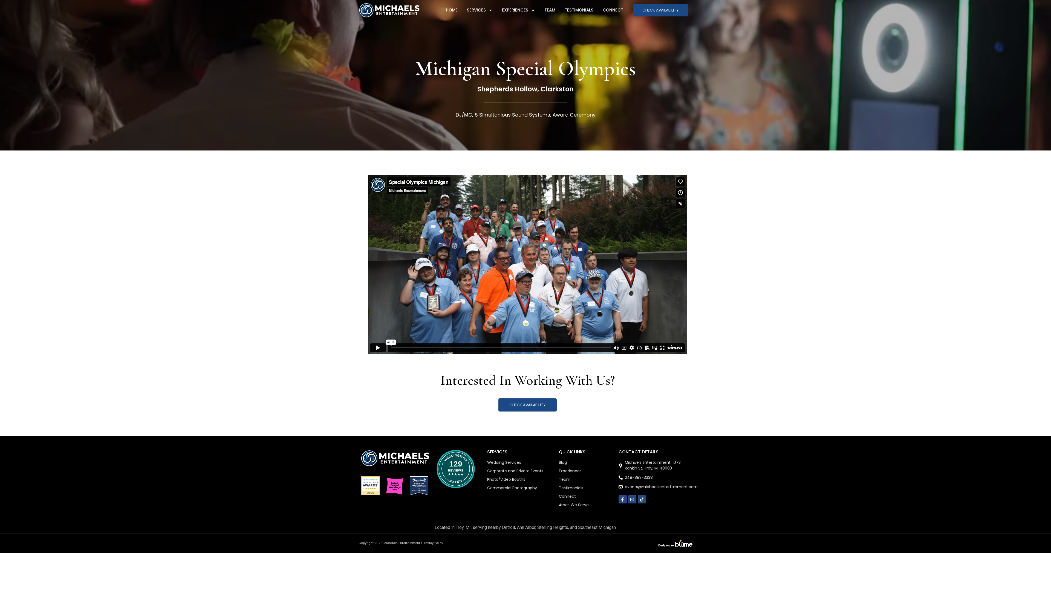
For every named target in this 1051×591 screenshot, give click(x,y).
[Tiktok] (642, 499)
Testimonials (579, 10)
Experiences (515, 10)
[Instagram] (632, 499)
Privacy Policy (433, 543)
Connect (613, 10)
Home (452, 10)
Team (549, 10)
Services (476, 10)
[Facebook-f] (623, 499)
